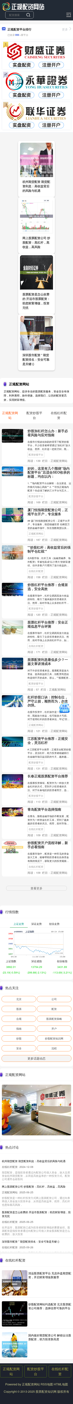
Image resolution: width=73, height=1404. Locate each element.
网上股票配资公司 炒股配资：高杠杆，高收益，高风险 (36, 242)
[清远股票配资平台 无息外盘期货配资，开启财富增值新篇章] (14, 1282)
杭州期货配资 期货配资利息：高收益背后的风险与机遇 (36, 186)
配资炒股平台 (36, 454)
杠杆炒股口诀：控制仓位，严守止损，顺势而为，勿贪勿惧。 (48, 701)
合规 (19, 1019)
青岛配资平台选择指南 (44, 809)
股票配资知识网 (46, 1391)
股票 (19, 1009)
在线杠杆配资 (36, 571)
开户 (54, 1028)
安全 (19, 1048)
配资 (54, 1009)
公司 (54, 999)
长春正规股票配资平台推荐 (48, 776)
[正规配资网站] (23, 6)
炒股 (19, 1038)
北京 (19, 999)
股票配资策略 (54, 1019)
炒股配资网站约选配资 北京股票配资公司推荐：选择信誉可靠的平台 (49, 1306)
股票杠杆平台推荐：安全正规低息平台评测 (48, 624)
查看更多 (36, 888)
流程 (54, 1048)
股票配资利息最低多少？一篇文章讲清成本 (48, 661)
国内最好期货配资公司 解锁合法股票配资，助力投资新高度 (49, 1337)
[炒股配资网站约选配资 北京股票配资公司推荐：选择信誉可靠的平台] (14, 1314)
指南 (19, 1028)
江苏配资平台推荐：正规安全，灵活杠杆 (48, 740)
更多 (65, 29)
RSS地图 (47, 1384)
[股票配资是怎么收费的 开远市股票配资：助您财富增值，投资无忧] (36, 272)
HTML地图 (61, 1384)
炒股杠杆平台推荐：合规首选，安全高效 (48, 586)
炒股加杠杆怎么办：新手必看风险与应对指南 (48, 432)
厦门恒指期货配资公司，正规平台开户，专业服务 (48, 511)
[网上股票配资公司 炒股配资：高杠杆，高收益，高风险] (36, 216)
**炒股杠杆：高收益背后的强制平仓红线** (49, 549)
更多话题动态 (36, 1058)
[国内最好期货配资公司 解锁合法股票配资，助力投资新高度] (14, 1345)
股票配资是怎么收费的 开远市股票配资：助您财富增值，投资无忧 (36, 301)
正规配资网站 (36, 533)
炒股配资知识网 (54, 1038)
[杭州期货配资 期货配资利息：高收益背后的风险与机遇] (36, 159)
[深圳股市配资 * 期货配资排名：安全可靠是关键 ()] (36, 333)
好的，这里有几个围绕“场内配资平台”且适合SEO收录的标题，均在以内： (49, 472)
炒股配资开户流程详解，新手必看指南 (48, 844)
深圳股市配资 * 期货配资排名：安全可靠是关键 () (35, 359)
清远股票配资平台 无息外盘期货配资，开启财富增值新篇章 (49, 1275)
